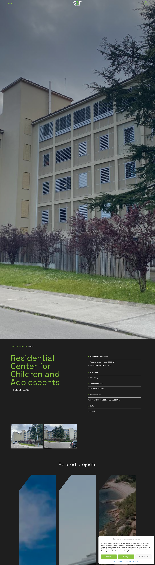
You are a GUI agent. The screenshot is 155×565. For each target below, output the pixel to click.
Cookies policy (117, 561)
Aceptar (108, 557)
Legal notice (135, 561)
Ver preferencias (143, 557)
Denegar (126, 557)
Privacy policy (127, 561)
